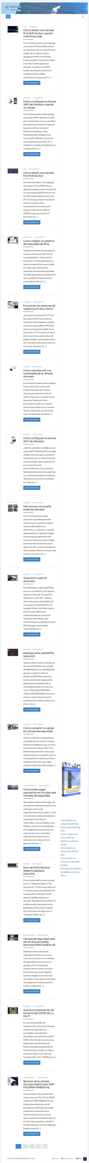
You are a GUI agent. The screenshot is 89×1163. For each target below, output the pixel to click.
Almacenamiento (29, 786)
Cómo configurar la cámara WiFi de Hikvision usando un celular (39, 104)
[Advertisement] (71, 61)
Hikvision (26, 98)
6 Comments (37, 864)
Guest (25, 237)
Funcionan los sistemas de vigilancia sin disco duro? (39, 307)
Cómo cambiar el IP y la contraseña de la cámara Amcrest (38, 373)
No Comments (38, 98)
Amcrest (26, 367)
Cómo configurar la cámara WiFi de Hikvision (39, 440)
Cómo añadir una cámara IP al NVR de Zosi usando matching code (38, 33)
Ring (29, 237)
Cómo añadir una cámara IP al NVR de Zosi (38, 174)
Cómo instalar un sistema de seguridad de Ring (38, 242)
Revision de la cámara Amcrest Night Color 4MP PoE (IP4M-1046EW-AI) (38, 1084)
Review (32, 935)
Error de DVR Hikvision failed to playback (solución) (36, 870)
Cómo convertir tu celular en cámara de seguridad (38, 730)
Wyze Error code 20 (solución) (35, 579)
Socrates (31, 1158)
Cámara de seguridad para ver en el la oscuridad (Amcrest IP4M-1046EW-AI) (39, 942)
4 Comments (33, 26)
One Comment (38, 302)
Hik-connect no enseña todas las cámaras (37, 508)
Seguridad (27, 302)
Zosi (24, 26)
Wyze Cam (26, 574)
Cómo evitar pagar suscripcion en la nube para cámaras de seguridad (39, 792)
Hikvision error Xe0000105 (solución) (38, 655)
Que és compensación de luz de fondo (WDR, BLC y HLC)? (38, 1013)
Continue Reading (32, 83)
